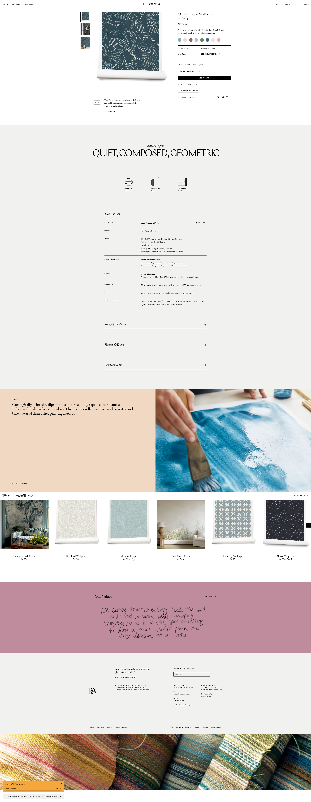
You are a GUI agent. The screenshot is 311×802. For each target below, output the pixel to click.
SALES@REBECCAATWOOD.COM (185, 301)
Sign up (59, 788)
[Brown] (191, 40)
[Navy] (207, 40)
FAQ (181, 304)
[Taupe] (185, 40)
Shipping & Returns (183, 727)
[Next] (308, 525)
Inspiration (29, 4)
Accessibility (216, 727)
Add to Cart (204, 78)
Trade (287, 4)
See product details (209, 54)
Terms (196, 727)
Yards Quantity (185, 65)
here (220, 690)
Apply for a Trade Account (125, 677)
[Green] (202, 40)
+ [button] (205, 324)
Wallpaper (16, 4)
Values (109, 727)
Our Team (100, 727)
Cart (306, 4)
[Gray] (196, 40)
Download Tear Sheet (187, 97)
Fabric (5, 4)
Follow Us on (182, 705)
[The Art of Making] (233, 491)
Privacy (205, 727)
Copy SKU (201, 223)
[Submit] (206, 674)
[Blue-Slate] (179, 40)
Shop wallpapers (299, 495)
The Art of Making (19, 483)
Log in (296, 4)
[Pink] (218, 40)
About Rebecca (121, 727)
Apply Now (108, 112)
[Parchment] (213, 40)
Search (278, 4)
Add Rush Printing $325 (190, 71)
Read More (209, 596)
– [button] (205, 215)
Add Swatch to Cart (187, 90)
